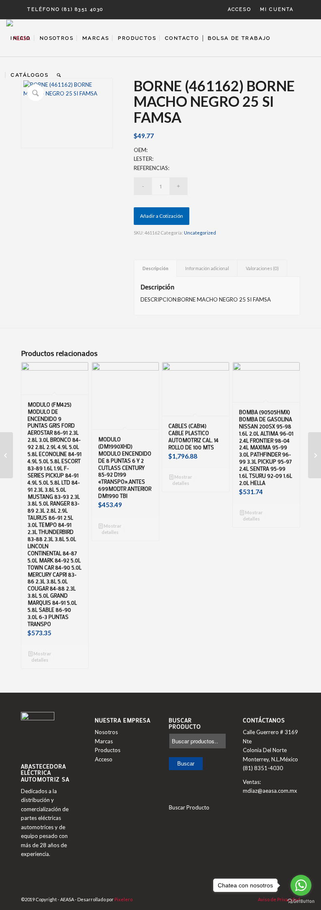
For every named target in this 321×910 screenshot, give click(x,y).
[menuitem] (240, 10)
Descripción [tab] (155, 268)
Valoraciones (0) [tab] (262, 268)
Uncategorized (200, 232)
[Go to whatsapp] (300, 885)
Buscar (185, 763)
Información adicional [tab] (207, 268)
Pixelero (123, 899)
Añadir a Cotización (161, 216)
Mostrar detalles (41, 657)
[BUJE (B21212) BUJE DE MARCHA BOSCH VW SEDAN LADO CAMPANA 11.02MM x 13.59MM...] (314, 455)
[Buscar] (59, 75)
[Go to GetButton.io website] (301, 901)
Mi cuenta (277, 9)
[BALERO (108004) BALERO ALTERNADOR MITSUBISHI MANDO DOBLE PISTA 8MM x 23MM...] (6, 455)
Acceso (239, 9)
